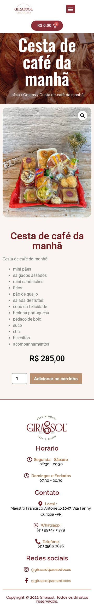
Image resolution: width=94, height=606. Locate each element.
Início (15, 94)
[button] (70, 9)
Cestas (29, 94)
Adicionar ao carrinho (56, 378)
